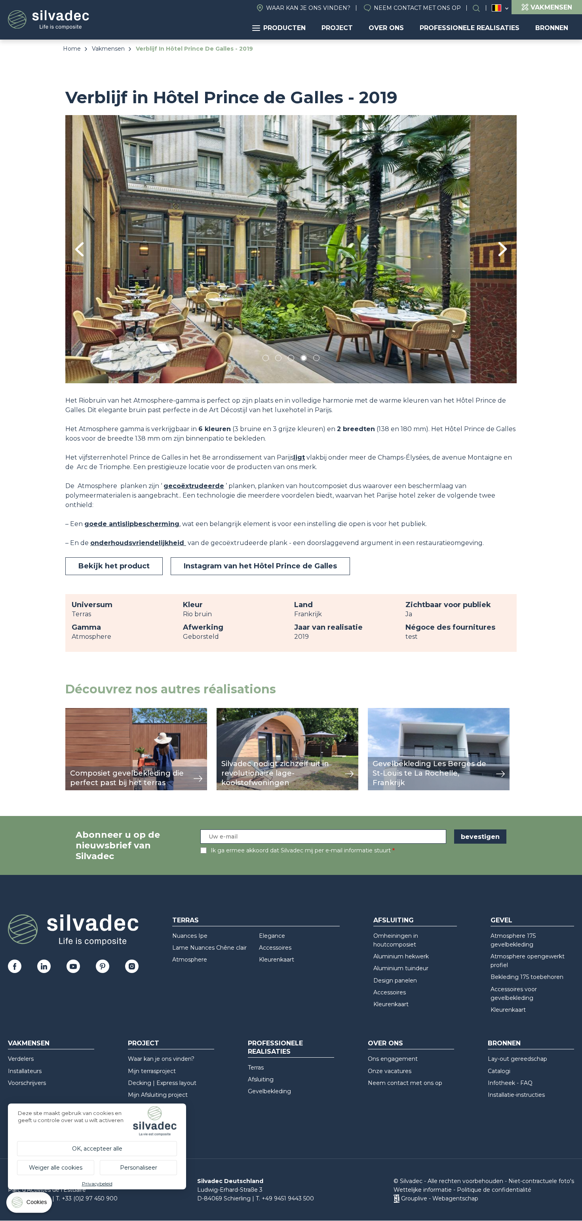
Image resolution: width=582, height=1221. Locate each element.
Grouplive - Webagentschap (439, 1198)
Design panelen (395, 980)
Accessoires (275, 947)
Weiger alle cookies (55, 1167)
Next (502, 249)
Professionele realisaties (469, 28)
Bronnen (551, 28)
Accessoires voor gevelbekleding (514, 993)
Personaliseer (138, 1167)
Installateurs (25, 1071)
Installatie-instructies (516, 1094)
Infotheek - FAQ (510, 1083)
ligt (299, 457)
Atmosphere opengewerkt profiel (528, 961)
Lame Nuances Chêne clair (209, 947)
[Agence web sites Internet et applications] (396, 1198)
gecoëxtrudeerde (194, 486)
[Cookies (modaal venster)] (29, 1204)
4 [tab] (304, 359)
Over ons (386, 28)
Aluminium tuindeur (400, 968)
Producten (284, 28)
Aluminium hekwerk (401, 956)
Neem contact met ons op (417, 7)
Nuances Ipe (189, 935)
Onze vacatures (389, 1071)
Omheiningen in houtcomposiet (395, 940)
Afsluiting (393, 920)
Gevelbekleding (269, 1091)
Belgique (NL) (496, 8)
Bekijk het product (114, 566)
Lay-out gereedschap (517, 1058)
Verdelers (21, 1058)
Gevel (501, 920)
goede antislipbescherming (131, 524)
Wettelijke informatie (423, 1189)
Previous (79, 249)
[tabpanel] (291, 249)
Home (72, 48)
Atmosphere (189, 959)
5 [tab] (316, 359)
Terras (185, 920)
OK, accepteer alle (97, 1148)
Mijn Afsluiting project (158, 1094)
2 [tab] (278, 359)
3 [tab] (291, 359)
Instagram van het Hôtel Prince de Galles (260, 566)
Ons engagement (393, 1058)
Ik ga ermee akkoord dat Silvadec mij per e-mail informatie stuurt (301, 850)
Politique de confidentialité (494, 1189)
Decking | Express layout (162, 1083)
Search (480, 8)
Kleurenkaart (276, 959)
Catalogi (499, 1071)
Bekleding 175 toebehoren (527, 977)
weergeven (83, 712)
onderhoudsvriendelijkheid (138, 543)
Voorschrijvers (27, 1083)
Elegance (272, 935)
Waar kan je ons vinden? (308, 7)
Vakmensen (108, 48)
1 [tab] (265, 359)
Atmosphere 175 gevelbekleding (513, 940)
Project (337, 28)
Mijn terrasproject (152, 1071)
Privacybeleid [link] (97, 1184)
